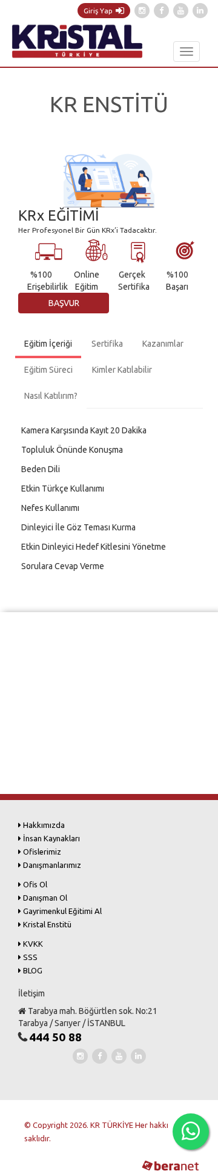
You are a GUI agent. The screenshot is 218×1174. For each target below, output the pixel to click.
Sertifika (107, 344)
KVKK (32, 943)
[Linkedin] (200, 10)
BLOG (31, 970)
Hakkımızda (43, 825)
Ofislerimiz (41, 851)
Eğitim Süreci (48, 370)
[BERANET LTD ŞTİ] (169, 1164)
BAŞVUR (63, 303)
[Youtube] (180, 10)
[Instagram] (142, 10)
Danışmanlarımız (51, 865)
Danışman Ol (44, 897)
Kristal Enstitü (46, 924)
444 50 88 (55, 1037)
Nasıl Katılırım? (51, 396)
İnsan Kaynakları (50, 838)
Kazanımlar (162, 344)
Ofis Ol (34, 884)
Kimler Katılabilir (122, 370)
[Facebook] (161, 10)
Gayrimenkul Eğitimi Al (61, 911)
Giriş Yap (98, 11)
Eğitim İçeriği (48, 344)
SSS (29, 957)
